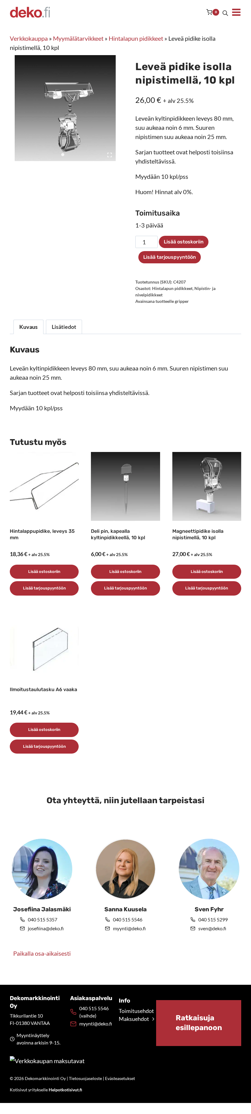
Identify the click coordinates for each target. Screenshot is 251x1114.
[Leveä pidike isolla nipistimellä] (68, 108)
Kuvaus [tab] (28, 326)
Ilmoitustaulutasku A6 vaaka (43, 689)
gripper (182, 301)
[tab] (62, 154)
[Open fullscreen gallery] (109, 154)
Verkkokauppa (29, 38)
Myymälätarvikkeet (78, 38)
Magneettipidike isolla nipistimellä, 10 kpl (197, 534)
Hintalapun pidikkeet (136, 38)
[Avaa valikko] (236, 12)
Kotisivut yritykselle (46, 1089)
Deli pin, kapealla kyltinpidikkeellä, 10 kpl (118, 534)
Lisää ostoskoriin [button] (44, 571)
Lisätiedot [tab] (64, 326)
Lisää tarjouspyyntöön (169, 257)
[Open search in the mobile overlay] (225, 12)
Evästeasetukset (120, 1078)
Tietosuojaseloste (85, 1078)
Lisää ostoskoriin (184, 242)
